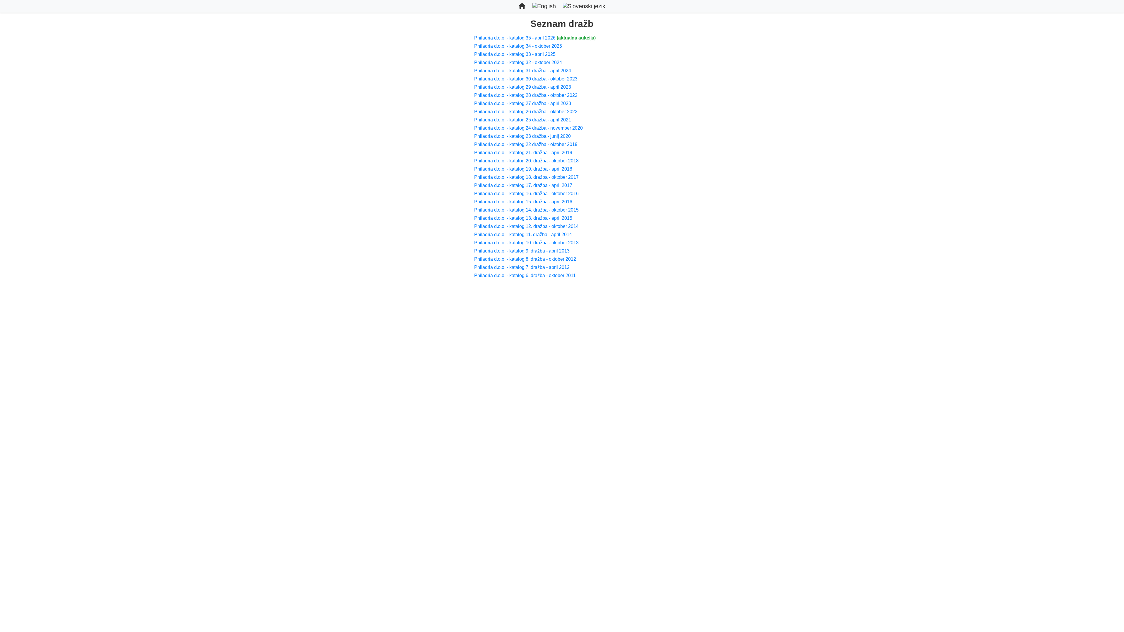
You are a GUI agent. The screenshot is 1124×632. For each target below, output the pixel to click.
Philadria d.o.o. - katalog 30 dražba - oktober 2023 (526, 78)
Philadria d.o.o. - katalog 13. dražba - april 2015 (523, 218)
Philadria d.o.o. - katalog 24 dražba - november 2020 (528, 128)
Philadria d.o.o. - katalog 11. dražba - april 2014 (523, 234)
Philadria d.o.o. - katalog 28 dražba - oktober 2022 (526, 95)
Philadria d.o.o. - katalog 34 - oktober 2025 (518, 46)
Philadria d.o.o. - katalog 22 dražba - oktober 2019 (526, 144)
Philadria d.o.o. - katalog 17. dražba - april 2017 (523, 185)
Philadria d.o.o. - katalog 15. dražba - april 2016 (523, 201)
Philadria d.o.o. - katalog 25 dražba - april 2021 (522, 119)
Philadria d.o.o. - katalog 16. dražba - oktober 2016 (526, 193)
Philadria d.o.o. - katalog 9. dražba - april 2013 (522, 250)
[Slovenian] (584, 6)
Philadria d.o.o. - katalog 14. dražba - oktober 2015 (526, 209)
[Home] (522, 6)
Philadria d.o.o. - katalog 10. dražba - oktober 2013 (526, 242)
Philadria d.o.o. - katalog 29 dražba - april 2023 (522, 87)
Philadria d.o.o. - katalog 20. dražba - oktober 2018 (526, 160)
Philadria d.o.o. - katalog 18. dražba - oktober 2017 (526, 177)
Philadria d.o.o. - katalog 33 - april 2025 (515, 54)
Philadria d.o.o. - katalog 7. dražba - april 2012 (522, 267)
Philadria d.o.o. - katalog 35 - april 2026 (515, 37)
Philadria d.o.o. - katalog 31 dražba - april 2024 (522, 70)
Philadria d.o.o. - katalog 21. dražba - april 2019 (523, 152)
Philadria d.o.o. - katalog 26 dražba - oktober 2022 (526, 111)
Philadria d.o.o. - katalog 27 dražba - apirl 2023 (522, 103)
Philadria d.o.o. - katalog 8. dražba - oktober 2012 (525, 259)
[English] (544, 6)
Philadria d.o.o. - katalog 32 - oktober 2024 (518, 62)
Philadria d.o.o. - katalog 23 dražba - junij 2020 (522, 136)
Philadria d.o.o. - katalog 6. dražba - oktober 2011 (525, 275)
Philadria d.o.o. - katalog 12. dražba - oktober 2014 (526, 226)
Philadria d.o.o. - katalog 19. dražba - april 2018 (523, 168)
